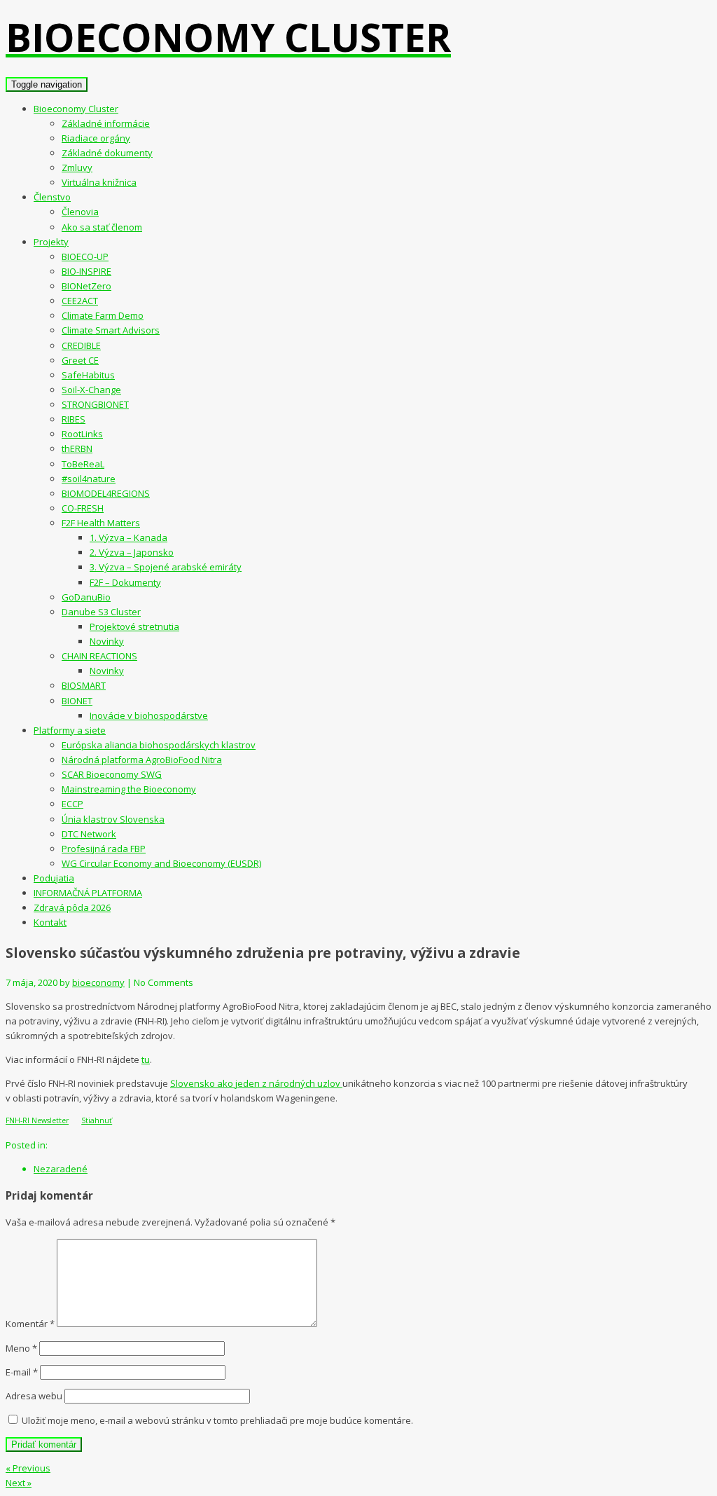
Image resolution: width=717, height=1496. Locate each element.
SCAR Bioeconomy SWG (112, 774)
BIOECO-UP (85, 256)
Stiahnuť (96, 1120)
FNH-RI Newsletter (37, 1120)
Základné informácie (106, 123)
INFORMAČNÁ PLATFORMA (88, 892)
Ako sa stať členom (102, 227)
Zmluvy (77, 167)
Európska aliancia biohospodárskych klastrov (159, 745)
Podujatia (54, 878)
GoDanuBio (86, 597)
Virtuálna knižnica (99, 182)
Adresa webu (34, 1395)
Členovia (80, 211)
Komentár (30, 1323)
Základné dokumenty (107, 152)
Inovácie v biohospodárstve (149, 715)
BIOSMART (84, 685)
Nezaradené (61, 1168)
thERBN (77, 448)
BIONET (77, 700)
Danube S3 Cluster (101, 611)
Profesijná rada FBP (104, 848)
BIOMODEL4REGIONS (106, 493)
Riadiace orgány (96, 138)
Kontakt (50, 922)
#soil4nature (89, 478)
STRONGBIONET (95, 404)
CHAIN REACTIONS (99, 656)
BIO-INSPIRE (86, 271)
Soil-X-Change (91, 389)
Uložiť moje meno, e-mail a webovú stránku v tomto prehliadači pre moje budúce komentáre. (217, 1420)
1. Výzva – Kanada (128, 537)
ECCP (72, 803)
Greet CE (80, 360)
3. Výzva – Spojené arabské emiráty (166, 567)
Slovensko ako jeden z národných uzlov (256, 1083)
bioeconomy (98, 982)
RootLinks (82, 433)
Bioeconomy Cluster (76, 108)
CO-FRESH (83, 508)
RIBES (73, 419)
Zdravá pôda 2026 (72, 907)
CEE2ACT (80, 300)
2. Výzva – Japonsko (132, 552)
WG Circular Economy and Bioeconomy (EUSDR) (161, 863)
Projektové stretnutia (134, 626)
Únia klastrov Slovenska (113, 819)
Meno (21, 1348)
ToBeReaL (83, 464)
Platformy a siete (70, 730)
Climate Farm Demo (103, 315)
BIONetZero (86, 286)
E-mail (22, 1372)
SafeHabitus (88, 375)
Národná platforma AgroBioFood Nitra (142, 759)
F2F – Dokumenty (125, 582)
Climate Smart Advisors (111, 330)
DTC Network (89, 834)
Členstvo (52, 197)
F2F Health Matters (101, 522)
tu (145, 1059)
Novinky (107, 641)
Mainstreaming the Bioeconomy (129, 789)
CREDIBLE (81, 345)
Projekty (51, 241)
